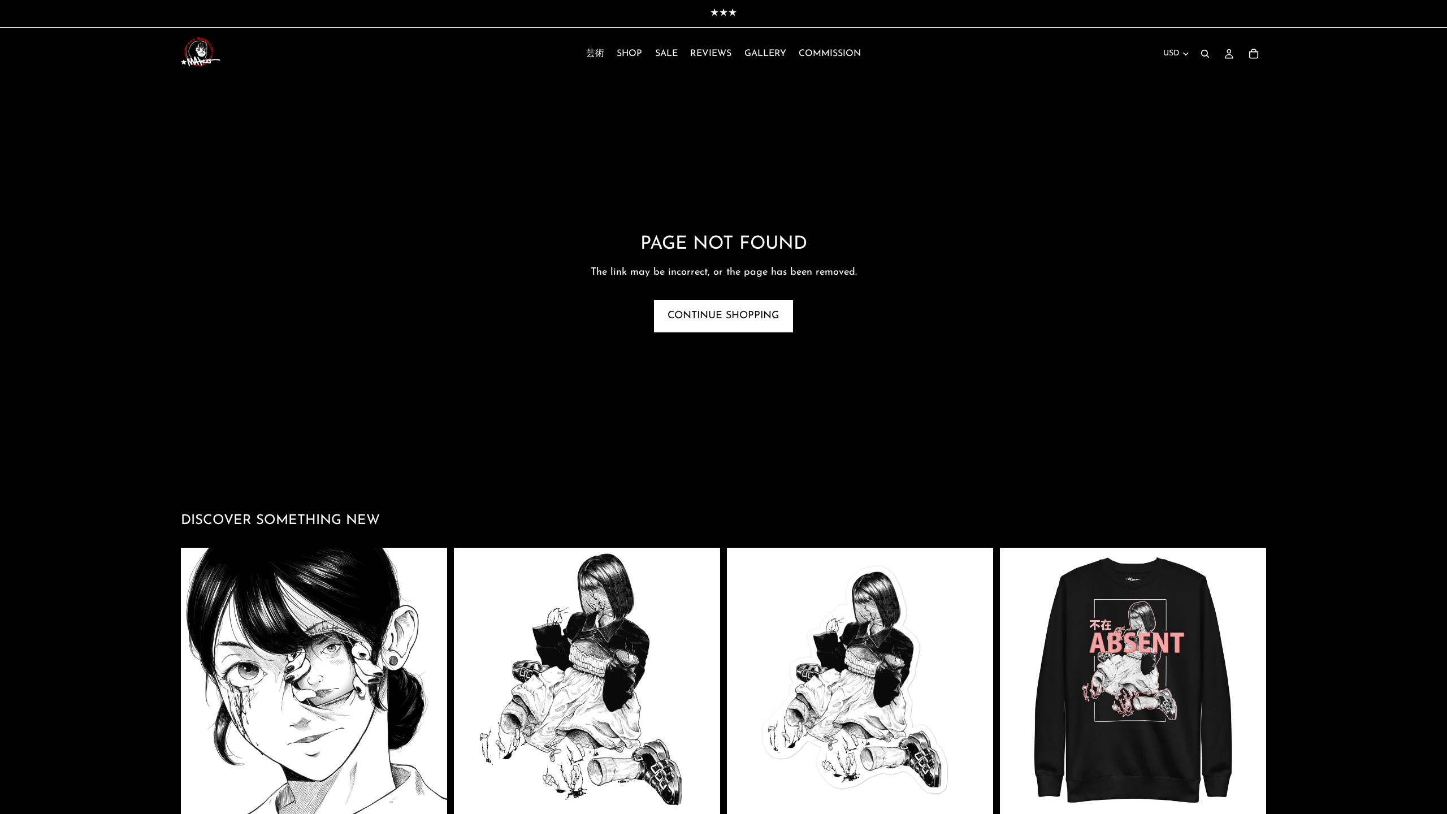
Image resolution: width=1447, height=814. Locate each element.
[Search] (1205, 53)
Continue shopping (723, 316)
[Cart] (1253, 53)
